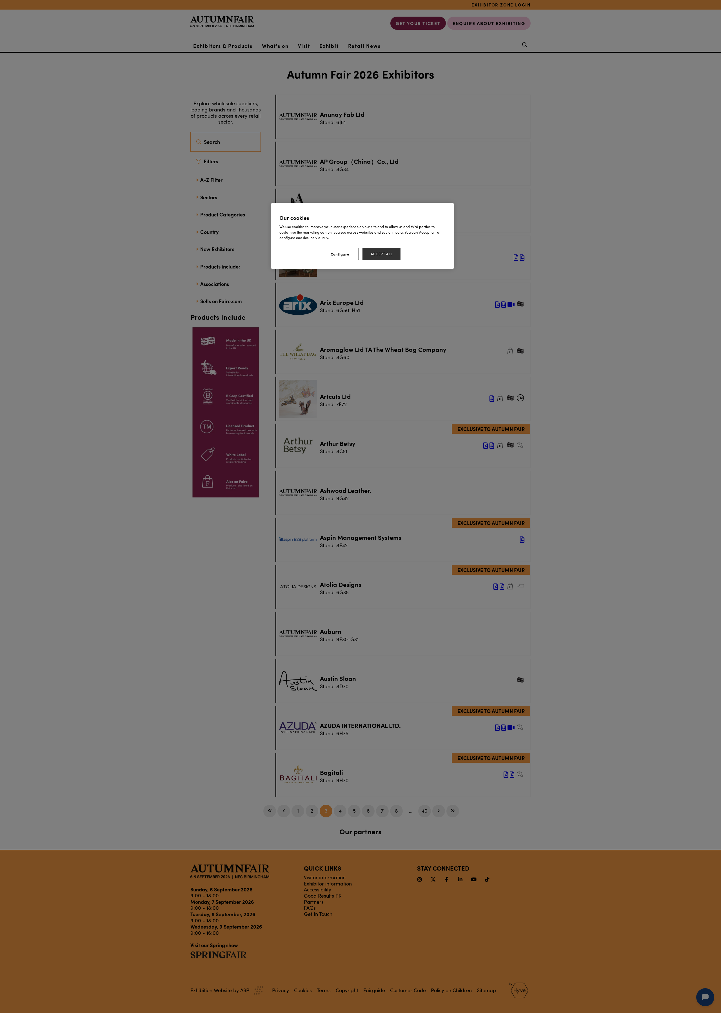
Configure (340, 253)
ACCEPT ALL (382, 253)
